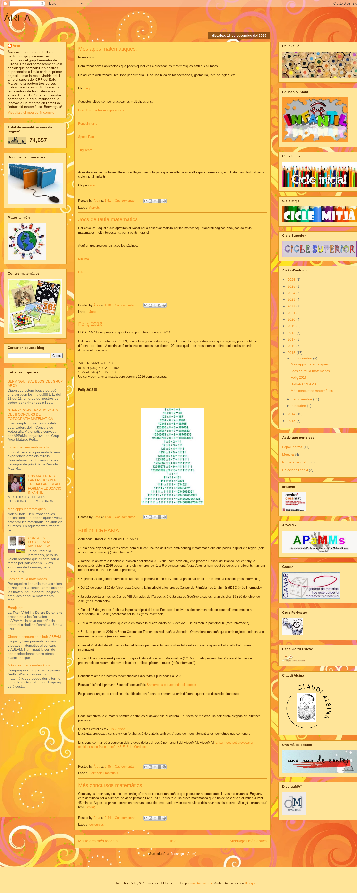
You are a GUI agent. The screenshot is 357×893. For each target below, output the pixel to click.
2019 (292, 326)
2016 (292, 346)
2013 (292, 421)
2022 (292, 306)
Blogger (250, 883)
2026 (292, 279)
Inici (173, 841)
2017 (292, 339)
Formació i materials (103, 773)
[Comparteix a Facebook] (159, 201)
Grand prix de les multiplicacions (101, 110)
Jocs (92, 312)
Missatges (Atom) (183, 854)
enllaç (91, 807)
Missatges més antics (248, 841)
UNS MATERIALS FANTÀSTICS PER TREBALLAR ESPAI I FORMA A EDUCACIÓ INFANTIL (44, 484)
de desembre (302, 358)
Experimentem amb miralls (28, 447)
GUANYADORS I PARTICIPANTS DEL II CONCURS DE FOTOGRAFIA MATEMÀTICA (33, 414)
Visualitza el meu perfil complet (31, 112)
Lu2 (80, 272)
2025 (292, 286)
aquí (89, 88)
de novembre (302, 399)
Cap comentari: (126, 200)
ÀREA (17, 18)
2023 (292, 299)
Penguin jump (87, 123)
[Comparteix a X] (155, 201)
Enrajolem (15, 608)
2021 (292, 313)
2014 (292, 414)
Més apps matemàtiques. (107, 49)
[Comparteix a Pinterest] (164, 201)
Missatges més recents (98, 841)
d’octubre (299, 406)
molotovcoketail (201, 883)
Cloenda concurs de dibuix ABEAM (34, 637)
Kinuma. (84, 259)
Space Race (86, 137)
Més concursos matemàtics (110, 785)
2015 (292, 353)
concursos (96, 824)
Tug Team (85, 150)
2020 (292, 319)
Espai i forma (292, 447)
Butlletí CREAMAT (100, 530)
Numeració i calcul (296, 462)
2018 (292, 333)
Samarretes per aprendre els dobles (172, 685)
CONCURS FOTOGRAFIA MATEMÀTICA (39, 542)
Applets (94, 207)
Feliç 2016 (90, 324)
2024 (292, 293)
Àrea (16, 46)
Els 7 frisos (117, 729)
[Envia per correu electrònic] (145, 201)
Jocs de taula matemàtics (108, 219)
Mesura (288, 454)
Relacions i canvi (295, 470)
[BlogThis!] (150, 201)
